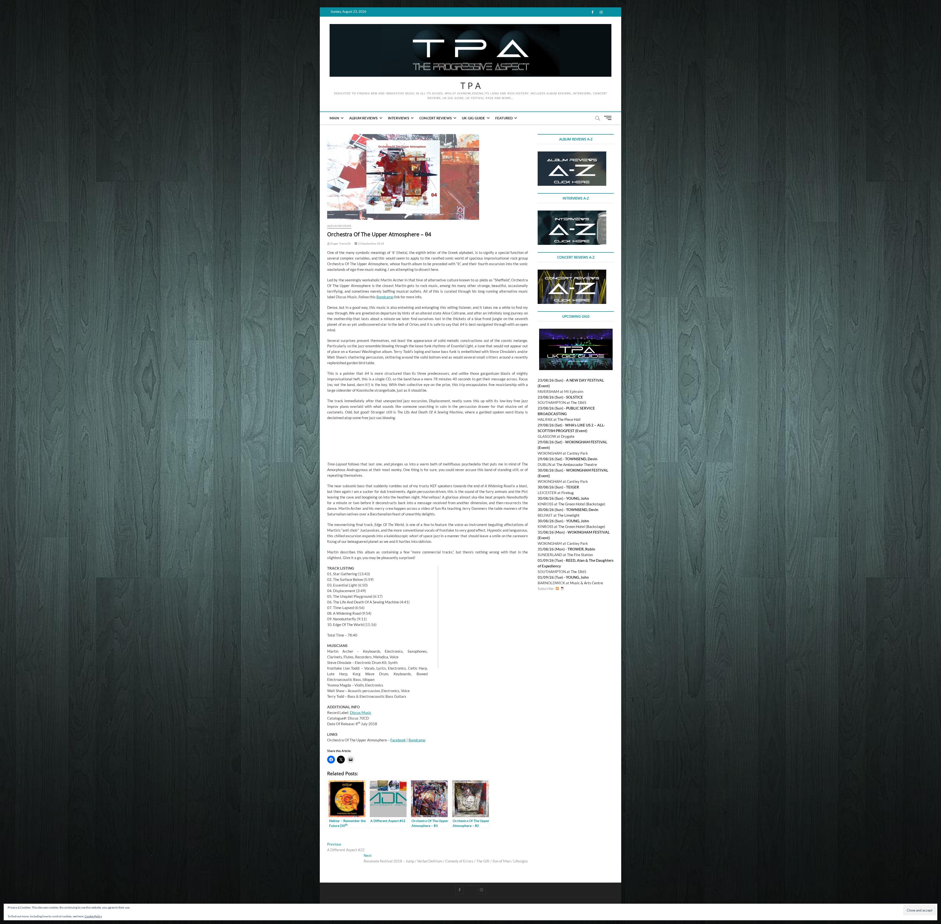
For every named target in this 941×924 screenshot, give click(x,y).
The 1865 (578, 402)
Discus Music (360, 712)
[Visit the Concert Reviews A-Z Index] (572, 272)
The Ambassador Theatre (576, 464)
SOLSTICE (574, 397)
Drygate (567, 436)
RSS (557, 588)
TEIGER (572, 487)
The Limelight (568, 515)
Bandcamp (384, 297)
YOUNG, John (577, 498)
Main (334, 118)
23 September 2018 (370, 243)
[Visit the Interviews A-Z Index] (572, 213)
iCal (562, 588)
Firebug (567, 492)
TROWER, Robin (581, 549)
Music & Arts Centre (586, 583)
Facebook (398, 740)
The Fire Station (580, 554)
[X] (470, 885)
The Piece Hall (569, 419)
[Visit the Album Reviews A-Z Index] (572, 154)
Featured (504, 118)
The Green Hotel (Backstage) (581, 504)
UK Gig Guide (473, 118)
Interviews (398, 118)
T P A (470, 85)
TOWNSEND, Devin (581, 459)
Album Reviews (363, 118)
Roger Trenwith (340, 243)
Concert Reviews (435, 118)
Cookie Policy (93, 916)
